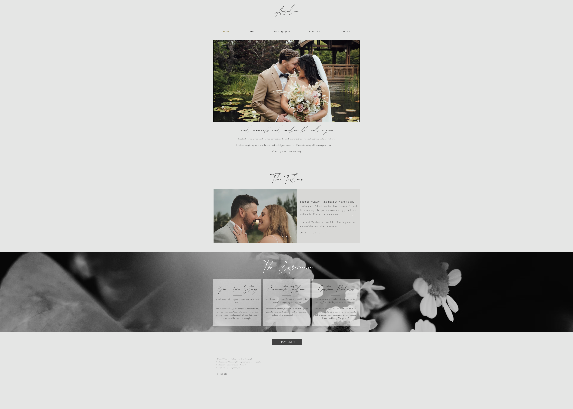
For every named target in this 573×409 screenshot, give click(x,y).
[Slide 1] (282, 236)
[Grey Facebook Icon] (217, 374)
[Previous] (221, 216)
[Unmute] (222, 118)
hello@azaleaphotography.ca (228, 367)
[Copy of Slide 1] (286, 236)
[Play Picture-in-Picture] (350, 118)
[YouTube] (225, 374)
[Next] (352, 216)
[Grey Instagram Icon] (221, 374)
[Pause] (217, 118)
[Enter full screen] (356, 118)
